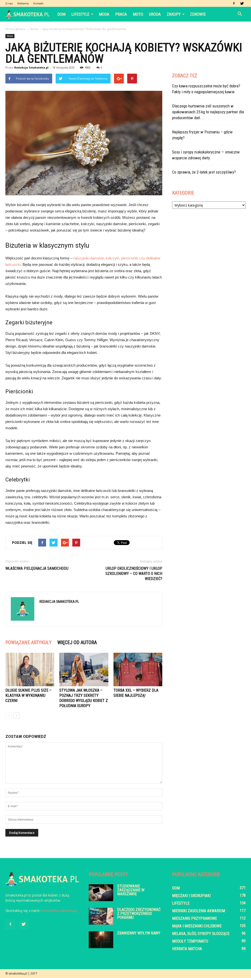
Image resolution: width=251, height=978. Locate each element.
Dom (61, 14)
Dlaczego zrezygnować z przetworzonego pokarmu (139, 913)
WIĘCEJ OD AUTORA (77, 642)
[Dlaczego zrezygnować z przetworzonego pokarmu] (101, 916)
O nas (9, 3)
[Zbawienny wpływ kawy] (101, 939)
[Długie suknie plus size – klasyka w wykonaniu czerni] (29, 669)
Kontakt (38, 3)
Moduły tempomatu (190, 941)
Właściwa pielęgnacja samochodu (36, 568)
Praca (121, 14)
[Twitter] (242, 3)
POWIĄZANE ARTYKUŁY (28, 642)
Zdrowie (198, 14)
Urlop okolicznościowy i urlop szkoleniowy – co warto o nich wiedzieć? (133, 573)
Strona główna (15, 29)
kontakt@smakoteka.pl (59, 910)
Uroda (155, 14)
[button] (240, 14)
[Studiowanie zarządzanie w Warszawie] (101, 892)
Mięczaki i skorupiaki (191, 895)
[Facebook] (234, 3)
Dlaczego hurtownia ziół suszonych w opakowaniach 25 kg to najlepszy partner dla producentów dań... (208, 112)
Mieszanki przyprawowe (194, 918)
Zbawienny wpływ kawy (138, 933)
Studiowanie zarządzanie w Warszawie (130, 890)
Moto (138, 14)
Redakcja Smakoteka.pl (31, 67)
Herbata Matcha (187, 948)
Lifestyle (80, 14)
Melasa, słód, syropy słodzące (200, 933)
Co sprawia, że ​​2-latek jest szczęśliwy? (204, 172)
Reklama (23, 3)
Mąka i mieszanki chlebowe (197, 926)
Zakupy (174, 14)
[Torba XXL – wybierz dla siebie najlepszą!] (137, 669)
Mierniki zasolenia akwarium (198, 910)
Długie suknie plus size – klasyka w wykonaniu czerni (28, 695)
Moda (104, 14)
